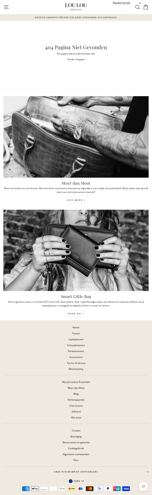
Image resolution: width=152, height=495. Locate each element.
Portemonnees (76, 351)
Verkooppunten (76, 399)
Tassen (76, 333)
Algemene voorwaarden (76, 454)
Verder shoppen (76, 59)
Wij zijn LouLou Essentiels (76, 381)
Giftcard (76, 411)
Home (76, 327)
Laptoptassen (76, 339)
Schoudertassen (76, 345)
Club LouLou (76, 405)
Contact (76, 430)
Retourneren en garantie (76, 442)
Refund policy (76, 368)
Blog (76, 393)
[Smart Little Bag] (76, 250)
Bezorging (76, 436)
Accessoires (76, 357)
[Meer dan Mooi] (76, 137)
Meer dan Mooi (76, 387)
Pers (76, 460)
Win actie (76, 417)
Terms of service (76, 362)
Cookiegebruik (76, 448)
